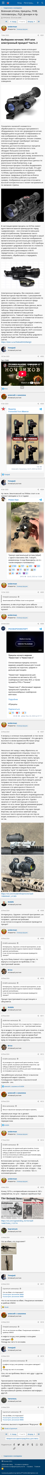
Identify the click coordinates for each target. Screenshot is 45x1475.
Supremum (13, 1229)
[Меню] (3, 3)
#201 (42, 35)
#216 (42, 1237)
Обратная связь (7, 1464)
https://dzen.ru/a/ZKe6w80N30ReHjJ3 (16, 342)
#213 (42, 1101)
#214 (42, 1140)
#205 (42, 592)
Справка (30, 1466)
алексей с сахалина (17, 395)
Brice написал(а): (8, 1106)
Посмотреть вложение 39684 (13, 1294)
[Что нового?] (37, 3)
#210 (42, 978)
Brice (10, 970)
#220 (42, 1407)
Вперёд (30, 22)
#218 (42, 1322)
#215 (42, 1187)
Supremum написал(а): (11, 1289)
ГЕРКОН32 (6, 18)
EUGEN (11, 902)
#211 (42, 1016)
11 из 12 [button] (22, 22)
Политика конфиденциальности (13, 1466)
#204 (42, 490)
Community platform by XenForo (20, 1473)
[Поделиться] (38, 35)
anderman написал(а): (10, 1020)
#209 (42, 938)
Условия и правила (21, 1464)
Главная (37, 1466)
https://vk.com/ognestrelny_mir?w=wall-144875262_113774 (17, 1222)
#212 (42, 1054)
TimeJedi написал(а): (10, 597)
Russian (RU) (7, 1461)
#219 (42, 1356)
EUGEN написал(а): (9, 943)
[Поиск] (42, 3)
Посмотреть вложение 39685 (13, 1296)
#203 (42, 404)
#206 (42, 624)
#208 (42, 911)
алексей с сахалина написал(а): (14, 1361)
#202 (42, 356)
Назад (14, 22)
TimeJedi (12, 348)
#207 (42, 732)
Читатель (12, 1398)
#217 (42, 1284)
